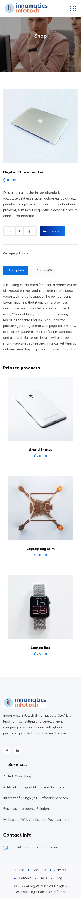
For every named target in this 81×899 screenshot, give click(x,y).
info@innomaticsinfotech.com (35, 847)
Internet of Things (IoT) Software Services (35, 798)
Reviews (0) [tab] (44, 270)
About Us (39, 870)
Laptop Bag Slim (41, 548)
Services (60, 870)
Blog (59, 878)
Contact (25, 878)
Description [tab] (16, 270)
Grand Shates (40, 449)
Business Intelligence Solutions (27, 808)
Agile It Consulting (17, 776)
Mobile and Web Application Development (36, 819)
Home (19, 870)
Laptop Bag (40, 647)
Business (24, 253)
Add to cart (52, 231)
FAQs (43, 878)
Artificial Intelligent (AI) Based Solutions (33, 787)
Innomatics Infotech (50, 892)
